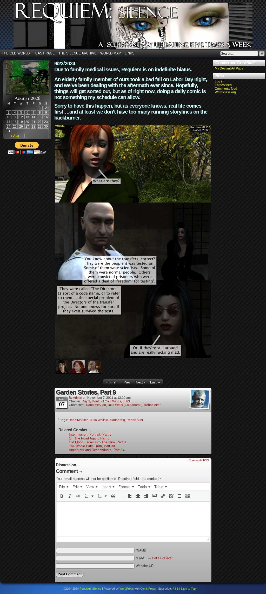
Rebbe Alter (152, 405)
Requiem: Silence (90, 588)
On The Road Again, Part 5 (89, 438)
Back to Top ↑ (189, 588)
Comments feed (226, 88)
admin (77, 398)
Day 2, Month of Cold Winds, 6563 (106, 401)
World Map (110, 53)
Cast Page (45, 53)
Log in (219, 81)
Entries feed (223, 85)
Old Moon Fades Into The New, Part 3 (97, 442)
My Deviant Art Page (229, 68)
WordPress (126, 588)
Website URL (145, 566)
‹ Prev (126, 382)
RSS (175, 588)
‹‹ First (111, 382)
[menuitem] (63, 486)
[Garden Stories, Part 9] (133, 357)
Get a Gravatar (162, 558)
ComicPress (148, 588)
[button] (61, 496)
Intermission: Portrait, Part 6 (90, 434)
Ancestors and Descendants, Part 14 (96, 450)
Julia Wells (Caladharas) (125, 405)
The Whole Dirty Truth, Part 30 (92, 446)
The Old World (17, 53)
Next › (140, 382)
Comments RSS (199, 460)
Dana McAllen (96, 405)
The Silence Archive (77, 53)
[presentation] (63, 487)
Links (130, 53)
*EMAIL (154, 558)
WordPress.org (225, 92)
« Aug (15, 136)
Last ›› (155, 382)
